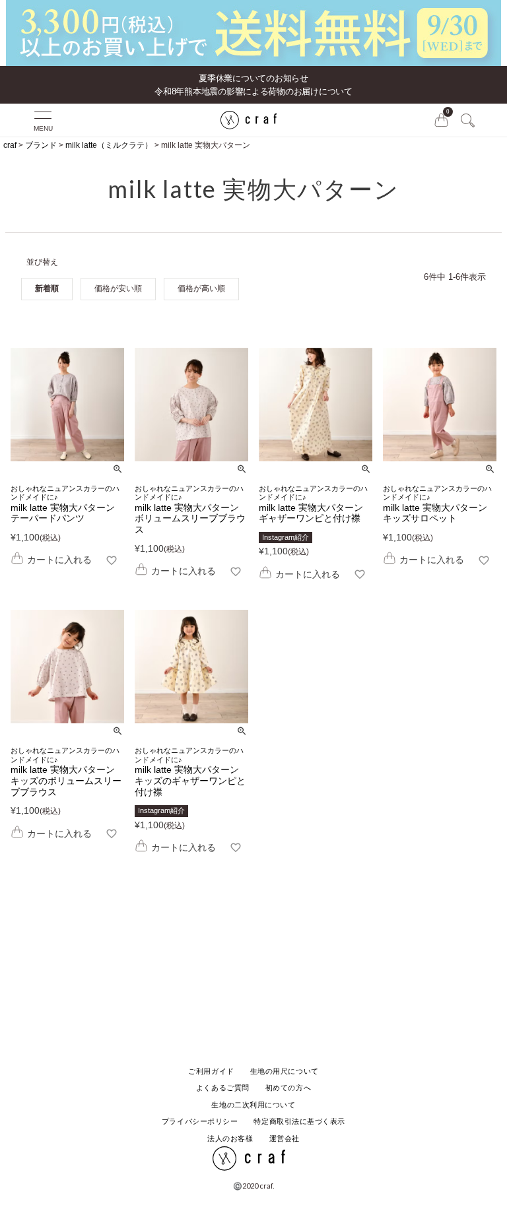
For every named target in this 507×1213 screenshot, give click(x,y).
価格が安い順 (118, 288)
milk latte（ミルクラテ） (108, 145)
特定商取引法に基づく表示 (299, 1121)
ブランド (41, 145)
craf (10, 145)
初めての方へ (288, 1088)
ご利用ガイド (211, 1071)
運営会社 (284, 1138)
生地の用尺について (284, 1071)
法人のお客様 (230, 1138)
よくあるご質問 (223, 1088)
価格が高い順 (201, 288)
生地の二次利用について (253, 1105)
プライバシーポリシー (200, 1121)
